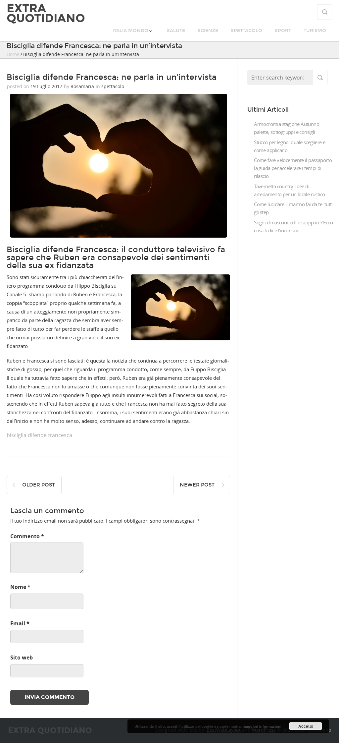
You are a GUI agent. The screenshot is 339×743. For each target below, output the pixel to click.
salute (176, 30)
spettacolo (246, 30)
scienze (208, 30)
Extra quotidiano (46, 13)
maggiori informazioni (262, 726)
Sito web (21, 657)
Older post (38, 485)
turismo (315, 30)
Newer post (197, 485)
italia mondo (130, 30)
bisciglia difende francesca (39, 435)
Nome (20, 587)
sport (283, 30)
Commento (27, 536)
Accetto (305, 726)
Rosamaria (82, 86)
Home (13, 54)
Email (19, 623)
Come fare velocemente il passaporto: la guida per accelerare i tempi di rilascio (293, 168)
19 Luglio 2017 (46, 86)
